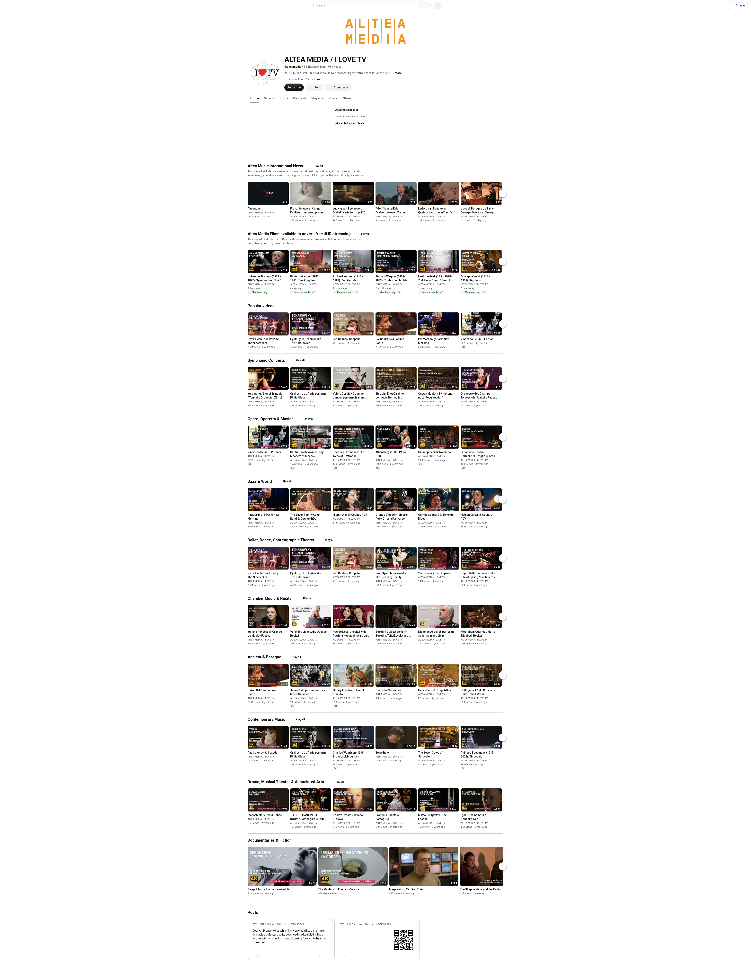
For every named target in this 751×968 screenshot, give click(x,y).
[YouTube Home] (23, 5)
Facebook (293, 79)
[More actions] (287, 209)
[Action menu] (326, 956)
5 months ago (296, 924)
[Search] (424, 5)
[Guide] (7, 5)
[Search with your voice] (438, 5)
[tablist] (375, 98)
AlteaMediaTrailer (346, 109)
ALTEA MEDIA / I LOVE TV (261, 212)
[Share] (307, 956)
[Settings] (721, 5)
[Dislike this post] (263, 956)
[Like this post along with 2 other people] (254, 956)
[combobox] (367, 5)
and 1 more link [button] (310, 79)
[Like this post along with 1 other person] (341, 956)
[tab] (254, 98)
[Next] (503, 193)
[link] (290, 941)
